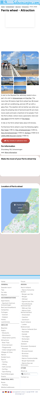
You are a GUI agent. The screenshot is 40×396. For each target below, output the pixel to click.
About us (24, 371)
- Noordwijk (25, 332)
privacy (23, 391)
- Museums (5, 333)
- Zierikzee (24, 356)
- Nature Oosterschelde (29, 358)
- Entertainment (6, 345)
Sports (3, 359)
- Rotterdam (25, 339)
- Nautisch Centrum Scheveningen (8, 304)
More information (11, 152)
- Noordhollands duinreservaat (26, 305)
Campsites (5, 310)
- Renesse (24, 349)
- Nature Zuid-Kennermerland (26, 311)
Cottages (4, 312)
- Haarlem (24, 317)
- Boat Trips (5, 342)
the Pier (28, 98)
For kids (4, 292)
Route (3, 382)
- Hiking (4, 364)
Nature (3, 355)
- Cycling (4, 362)
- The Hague (25, 336)
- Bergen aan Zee (27, 294)
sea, (2, 119)
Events (3, 376)
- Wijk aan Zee (26, 308)
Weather (4, 295)
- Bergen (24, 296)
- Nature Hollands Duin (29, 329)
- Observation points (8, 338)
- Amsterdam (25, 315)
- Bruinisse (24, 353)
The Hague (26, 119)
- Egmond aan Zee (27, 301)
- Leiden (24, 324)
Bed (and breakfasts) (8, 307)
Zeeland (24, 344)
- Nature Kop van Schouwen (27, 364)
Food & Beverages (7, 374)
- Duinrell (4, 315)
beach (6, 119)
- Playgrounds (6, 347)
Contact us (25, 377)
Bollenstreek (25, 327)
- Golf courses (6, 367)
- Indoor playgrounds (8, 350)
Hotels (3, 319)
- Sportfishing (6, 371)
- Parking (4, 385)
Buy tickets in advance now (17, 141)
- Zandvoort (25, 320)
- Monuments (6, 335)
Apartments (5, 301)
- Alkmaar (24, 299)
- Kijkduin (4, 317)
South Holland (26, 322)
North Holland (26, 287)
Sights (3, 330)
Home (3, 281)
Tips (2, 290)
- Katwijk (24, 334)
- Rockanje (24, 341)
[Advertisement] (20, 180)
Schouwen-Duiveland (28, 346)
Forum (23, 281)
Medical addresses (7, 387)
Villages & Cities (7, 352)
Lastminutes (5, 322)
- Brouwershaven (27, 351)
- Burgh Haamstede (28, 361)
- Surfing (4, 369)
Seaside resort (6, 287)
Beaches (4, 328)
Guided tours (5, 357)
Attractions (5, 340)
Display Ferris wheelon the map (21, 208)
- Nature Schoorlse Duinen (27, 291)
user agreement (16, 391)
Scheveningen (18, 98)
